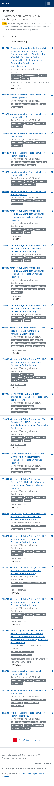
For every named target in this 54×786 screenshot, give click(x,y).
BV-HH (5, 3)
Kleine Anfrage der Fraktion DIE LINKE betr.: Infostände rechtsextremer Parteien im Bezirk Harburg (28, 248)
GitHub (31, 768)
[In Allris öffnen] (52, 48)
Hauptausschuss (18, 236)
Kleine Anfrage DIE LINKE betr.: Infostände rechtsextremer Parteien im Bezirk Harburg (29, 396)
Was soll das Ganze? (11, 755)
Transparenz (28, 755)
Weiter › (26, 740)
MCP (38, 755)
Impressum (21, 758)
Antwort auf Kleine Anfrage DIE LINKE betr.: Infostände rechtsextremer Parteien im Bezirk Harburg (28, 330)
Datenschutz (8, 758)
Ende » (36, 740)
